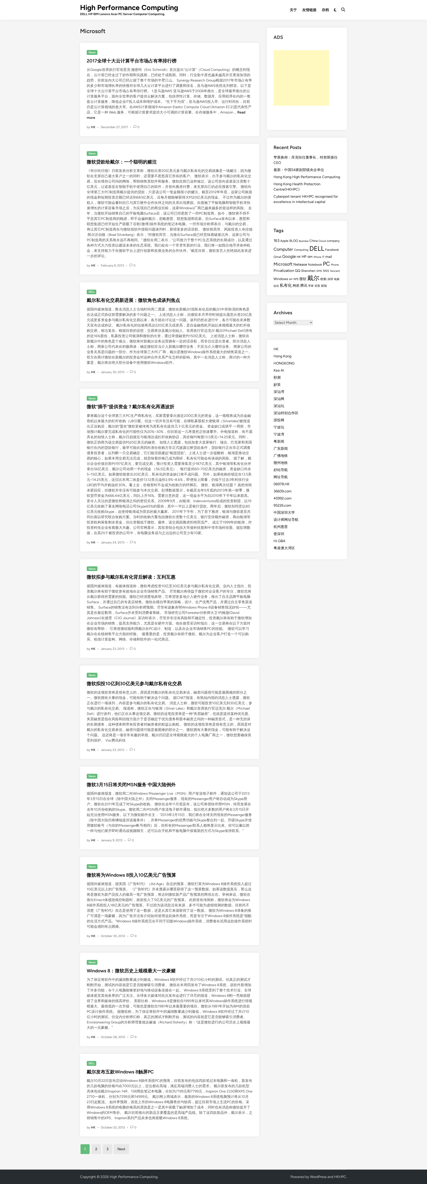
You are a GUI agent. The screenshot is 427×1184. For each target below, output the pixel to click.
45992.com (283, 498)
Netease (300, 264)
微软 (302, 279)
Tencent (335, 271)
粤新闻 (279, 441)
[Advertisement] (301, 78)
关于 (293, 10)
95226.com (282, 505)
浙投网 (279, 420)
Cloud (322, 241)
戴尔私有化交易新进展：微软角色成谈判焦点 (133, 300)
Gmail (277, 257)
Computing (301, 249)
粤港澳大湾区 (284, 548)
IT (323, 257)
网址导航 (281, 477)
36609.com (283, 491)
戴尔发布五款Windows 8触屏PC (120, 1072)
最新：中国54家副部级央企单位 (299, 170)
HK (93, 127)
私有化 (286, 285)
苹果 (311, 285)
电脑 (336, 279)
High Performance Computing (129, 7)
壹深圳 (279, 534)
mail (328, 257)
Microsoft (283, 264)
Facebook (332, 250)
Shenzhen (308, 271)
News (92, 52)
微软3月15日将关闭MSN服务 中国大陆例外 (131, 784)
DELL (92, 291)
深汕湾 (279, 392)
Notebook (315, 265)
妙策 (277, 384)
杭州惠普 (281, 527)
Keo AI (279, 370)
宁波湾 (279, 434)
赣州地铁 (281, 463)
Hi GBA (279, 541)
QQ (297, 271)
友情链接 (309, 10)
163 (276, 240)
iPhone (317, 257)
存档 (325, 10)
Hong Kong (282, 356)
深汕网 (279, 399)
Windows (281, 279)
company (333, 241)
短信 (276, 285)
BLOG (293, 241)
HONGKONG (284, 363)
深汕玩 (279, 406)
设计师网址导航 (286, 519)
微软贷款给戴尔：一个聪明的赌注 (122, 162)
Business (303, 241)
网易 (296, 286)
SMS (319, 271)
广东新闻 (281, 448)
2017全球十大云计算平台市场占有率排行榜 (132, 61)
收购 (323, 279)
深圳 (330, 279)
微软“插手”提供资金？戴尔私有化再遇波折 (130, 406)
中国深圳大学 (284, 512)
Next (121, 1149)
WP (290, 279)
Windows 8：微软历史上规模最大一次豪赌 (131, 970)
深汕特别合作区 (286, 413)
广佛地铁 (281, 456)
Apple (284, 241)
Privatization (284, 270)
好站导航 (281, 470)
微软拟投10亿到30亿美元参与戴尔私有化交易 (134, 683)
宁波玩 (279, 427)
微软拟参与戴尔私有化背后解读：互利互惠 (131, 577)
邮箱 (324, 285)
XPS (295, 279)
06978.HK (282, 484)
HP (304, 256)
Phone (335, 264)
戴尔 (313, 278)
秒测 (277, 377)
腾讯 (303, 285)
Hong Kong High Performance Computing (307, 177)
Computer (283, 249)
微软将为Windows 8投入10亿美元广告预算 (131, 875)
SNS (326, 271)
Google (289, 256)
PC (326, 263)
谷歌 (317, 285)
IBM (309, 257)
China (313, 241)
